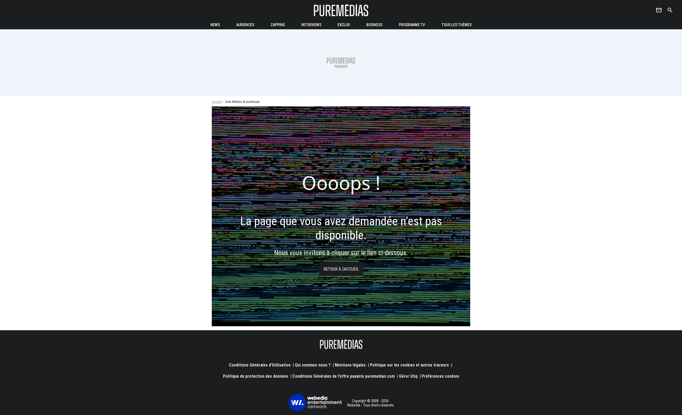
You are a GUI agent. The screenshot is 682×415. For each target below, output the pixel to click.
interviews (311, 25)
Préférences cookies (440, 376)
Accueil (217, 102)
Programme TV (412, 25)
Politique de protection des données (255, 376)
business (374, 25)
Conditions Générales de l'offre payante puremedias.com (344, 376)
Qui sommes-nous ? (313, 365)
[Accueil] (341, 10)
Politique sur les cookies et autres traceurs (409, 365)
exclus (344, 25)
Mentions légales (350, 365)
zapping (278, 25)
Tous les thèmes (456, 25)
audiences (245, 25)
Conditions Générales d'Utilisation (260, 365)
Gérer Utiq (408, 376)
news (215, 25)
